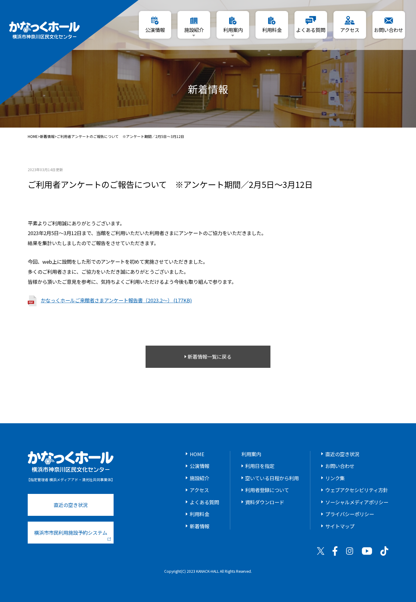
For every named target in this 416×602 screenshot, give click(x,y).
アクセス (199, 490)
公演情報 (199, 466)
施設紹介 (199, 478)
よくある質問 (204, 502)
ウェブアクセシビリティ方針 (356, 490)
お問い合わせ (339, 466)
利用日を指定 (259, 466)
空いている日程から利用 (272, 478)
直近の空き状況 (71, 505)
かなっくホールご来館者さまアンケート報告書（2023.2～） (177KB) (116, 300)
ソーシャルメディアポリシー (356, 502)
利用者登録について (267, 490)
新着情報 (47, 136)
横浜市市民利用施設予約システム (70, 532)
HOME (33, 136)
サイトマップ (339, 526)
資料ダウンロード (264, 502)
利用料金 (199, 514)
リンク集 (335, 478)
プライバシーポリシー (349, 514)
